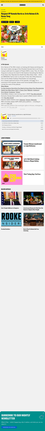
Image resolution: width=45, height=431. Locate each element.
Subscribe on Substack (9, 427)
